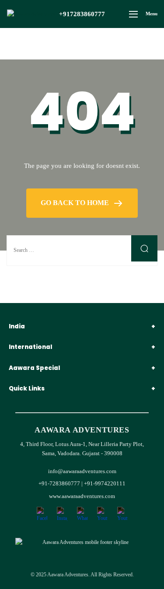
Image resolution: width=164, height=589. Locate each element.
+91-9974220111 (105, 483)
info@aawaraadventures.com (82, 471)
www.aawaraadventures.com (82, 496)
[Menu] (133, 14)
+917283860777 (82, 14)
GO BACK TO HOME (76, 202)
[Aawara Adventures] (31, 14)
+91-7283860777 (59, 483)
